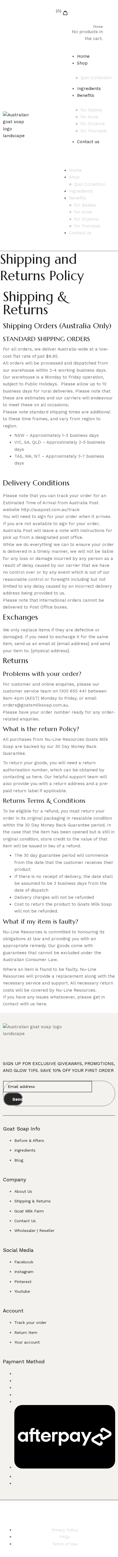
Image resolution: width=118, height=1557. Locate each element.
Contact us (88, 141)
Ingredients (89, 88)
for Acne (89, 116)
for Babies (91, 110)
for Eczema (92, 123)
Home (83, 56)
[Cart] (83, 10)
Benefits (85, 95)
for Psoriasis (93, 130)
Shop (82, 63)
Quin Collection (96, 77)
